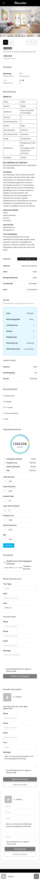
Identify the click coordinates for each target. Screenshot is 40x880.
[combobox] (20, 588)
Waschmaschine (11, 413)
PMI (4, 535)
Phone (5, 631)
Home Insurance (10, 525)
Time (5, 603)
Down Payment (9, 487)
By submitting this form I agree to (18, 670)
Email (5, 641)
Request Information (20, 779)
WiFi (6, 419)
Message (7, 651)
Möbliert (8, 402)
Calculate (9, 545)
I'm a (5, 742)
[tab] (5, 42)
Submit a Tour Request (20, 676)
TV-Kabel (9, 407)
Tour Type (7, 584)
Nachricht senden (20, 785)
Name (5, 622)
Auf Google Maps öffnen (28, 259)
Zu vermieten (7, 48)
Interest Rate (8, 496)
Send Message (20, 849)
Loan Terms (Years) (11, 506)
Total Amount (8, 477)
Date (5, 594)
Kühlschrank (9, 396)
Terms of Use (11, 671)
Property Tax (8, 515)
